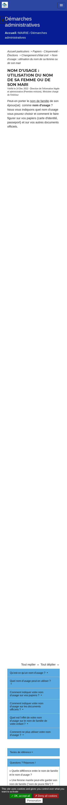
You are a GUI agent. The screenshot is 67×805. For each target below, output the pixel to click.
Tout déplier (50, 664)
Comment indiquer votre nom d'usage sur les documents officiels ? (26, 706)
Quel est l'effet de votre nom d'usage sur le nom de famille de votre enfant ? (28, 720)
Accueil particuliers (18, 51)
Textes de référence (20, 752)
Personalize (34, 800)
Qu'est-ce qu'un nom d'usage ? (28, 672)
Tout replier (30, 664)
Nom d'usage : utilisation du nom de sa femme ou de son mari (32, 59)
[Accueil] (5, 5)
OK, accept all (21, 796)
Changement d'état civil (35, 55)
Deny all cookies (47, 796)
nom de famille (39, 101)
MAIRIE (23, 33)
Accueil (10, 33)
